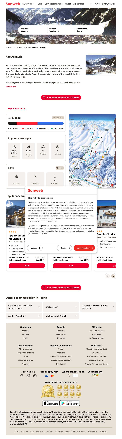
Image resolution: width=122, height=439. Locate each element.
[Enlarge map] (92, 151)
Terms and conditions (96, 356)
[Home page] (13, 3)
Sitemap (25, 364)
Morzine (61, 338)
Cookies (61, 353)
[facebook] (21, 377)
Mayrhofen (61, 334)
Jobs (25, 356)
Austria (25, 334)
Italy (25, 338)
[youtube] (35, 377)
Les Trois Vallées (96, 330)
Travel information (96, 360)
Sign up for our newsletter (96, 364)
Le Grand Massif (96, 338)
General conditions (44, 431)
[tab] (16, 108)
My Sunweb (97, 353)
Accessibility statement (61, 356)
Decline (63, 248)
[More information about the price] (44, 260)
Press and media (25, 360)
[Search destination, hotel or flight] (91, 3)
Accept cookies (83, 248)
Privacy (61, 349)
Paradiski (96, 334)
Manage (34, 248)
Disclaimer (61, 364)
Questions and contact (96, 349)
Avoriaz (61, 330)
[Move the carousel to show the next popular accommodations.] (113, 276)
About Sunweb (25, 349)
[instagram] (28, 377)
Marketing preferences (61, 360)
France (25, 330)
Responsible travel (25, 353)
